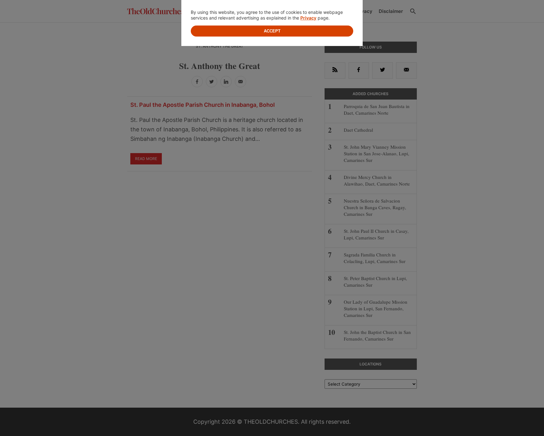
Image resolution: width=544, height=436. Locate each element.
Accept (272, 31)
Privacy (308, 17)
